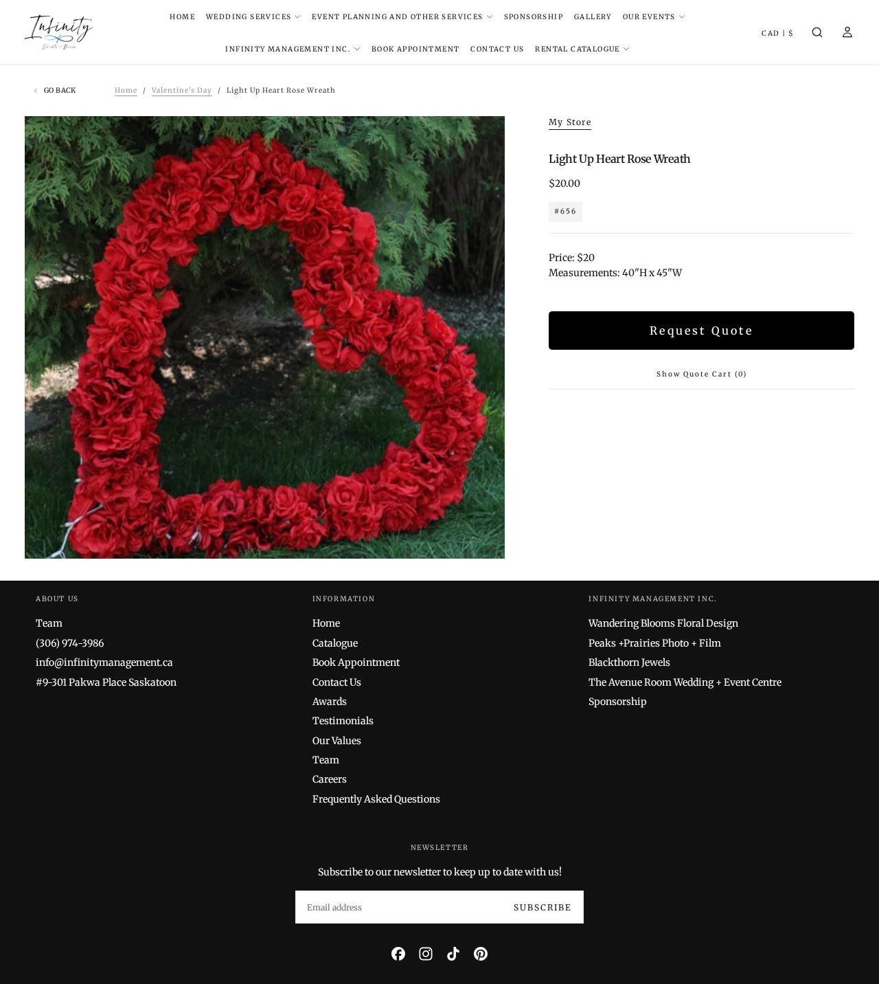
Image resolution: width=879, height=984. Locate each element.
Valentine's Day (182, 90)
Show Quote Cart (702, 374)
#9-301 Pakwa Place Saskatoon (106, 682)
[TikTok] (453, 954)
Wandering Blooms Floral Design (663, 623)
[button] (778, 34)
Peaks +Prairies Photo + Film (655, 643)
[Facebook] (398, 954)
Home (182, 16)
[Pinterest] (480, 954)
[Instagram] (426, 954)
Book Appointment (415, 49)
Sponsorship (533, 16)
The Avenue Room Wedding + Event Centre (685, 682)
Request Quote (701, 330)
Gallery (593, 16)
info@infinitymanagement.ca (104, 662)
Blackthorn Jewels (629, 662)
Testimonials (343, 721)
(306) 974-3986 (70, 643)
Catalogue (335, 643)
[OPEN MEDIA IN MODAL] (482, 537)
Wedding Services (248, 16)
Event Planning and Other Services (397, 16)
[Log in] (847, 33)
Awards (329, 701)
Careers (329, 779)
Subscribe (543, 907)
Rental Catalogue (577, 49)
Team (49, 623)
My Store (570, 122)
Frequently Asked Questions (376, 799)
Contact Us (497, 49)
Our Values (336, 741)
